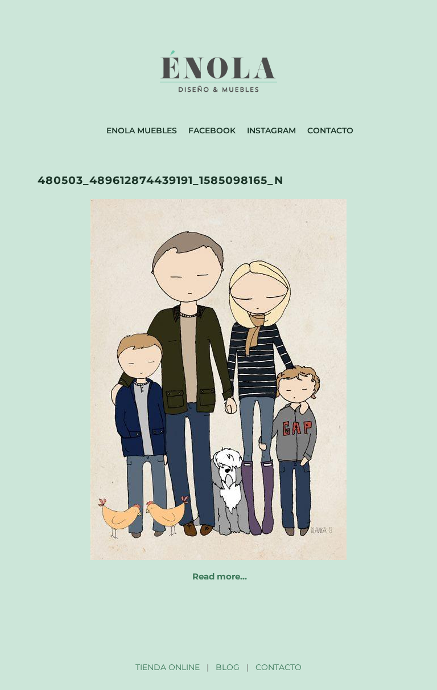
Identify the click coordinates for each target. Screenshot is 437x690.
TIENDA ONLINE (167, 667)
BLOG (228, 667)
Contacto (330, 130)
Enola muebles (141, 130)
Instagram (271, 130)
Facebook (212, 130)
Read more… (219, 576)
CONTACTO (278, 667)
